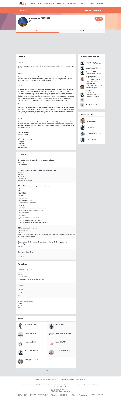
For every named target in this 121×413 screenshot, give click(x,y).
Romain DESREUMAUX (62, 351)
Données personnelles (58, 384)
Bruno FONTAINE (30, 333)
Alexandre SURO (91, 72)
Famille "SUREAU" (91, 105)
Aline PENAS (59, 324)
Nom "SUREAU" (90, 100)
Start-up (60, 4)
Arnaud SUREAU (91, 76)
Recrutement (44, 384)
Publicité (38, 384)
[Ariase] (83, 395)
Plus (46, 370)
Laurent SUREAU (91, 83)
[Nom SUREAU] (82, 100)
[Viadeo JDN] (73, 395)
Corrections (96, 384)
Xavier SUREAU (90, 93)
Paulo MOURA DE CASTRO (94, 133)
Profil (38, 30)
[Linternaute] (43, 395)
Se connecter (97, 10)
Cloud (92, 4)
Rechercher (23, 10)
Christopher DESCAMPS (63, 333)
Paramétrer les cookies (69, 384)
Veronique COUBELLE (32, 360)
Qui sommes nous (26, 384)
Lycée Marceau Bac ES (25, 301)
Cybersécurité (72, 4)
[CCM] (33, 395)
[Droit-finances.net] (54, 395)
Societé (50, 384)
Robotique (83, 4)
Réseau (82, 30)
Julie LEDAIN (90, 127)
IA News (33, 4)
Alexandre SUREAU (91, 62)
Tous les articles (88, 384)
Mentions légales (80, 384)
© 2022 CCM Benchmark (60, 386)
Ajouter (100, 19)
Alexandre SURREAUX (92, 67)
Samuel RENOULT (92, 121)
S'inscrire (88, 10)
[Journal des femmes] (22, 395)
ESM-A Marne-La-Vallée (26, 270)
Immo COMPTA (60, 342)
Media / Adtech (49, 4)
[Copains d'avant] (64, 395)
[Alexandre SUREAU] (23, 22)
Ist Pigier (21, 285)
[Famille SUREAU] (82, 105)
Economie (100, 4)
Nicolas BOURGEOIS (31, 351)
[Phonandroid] (96, 395)
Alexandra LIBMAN (31, 324)
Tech (39, 4)
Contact (33, 384)
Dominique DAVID (30, 342)
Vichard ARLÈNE (91, 140)
